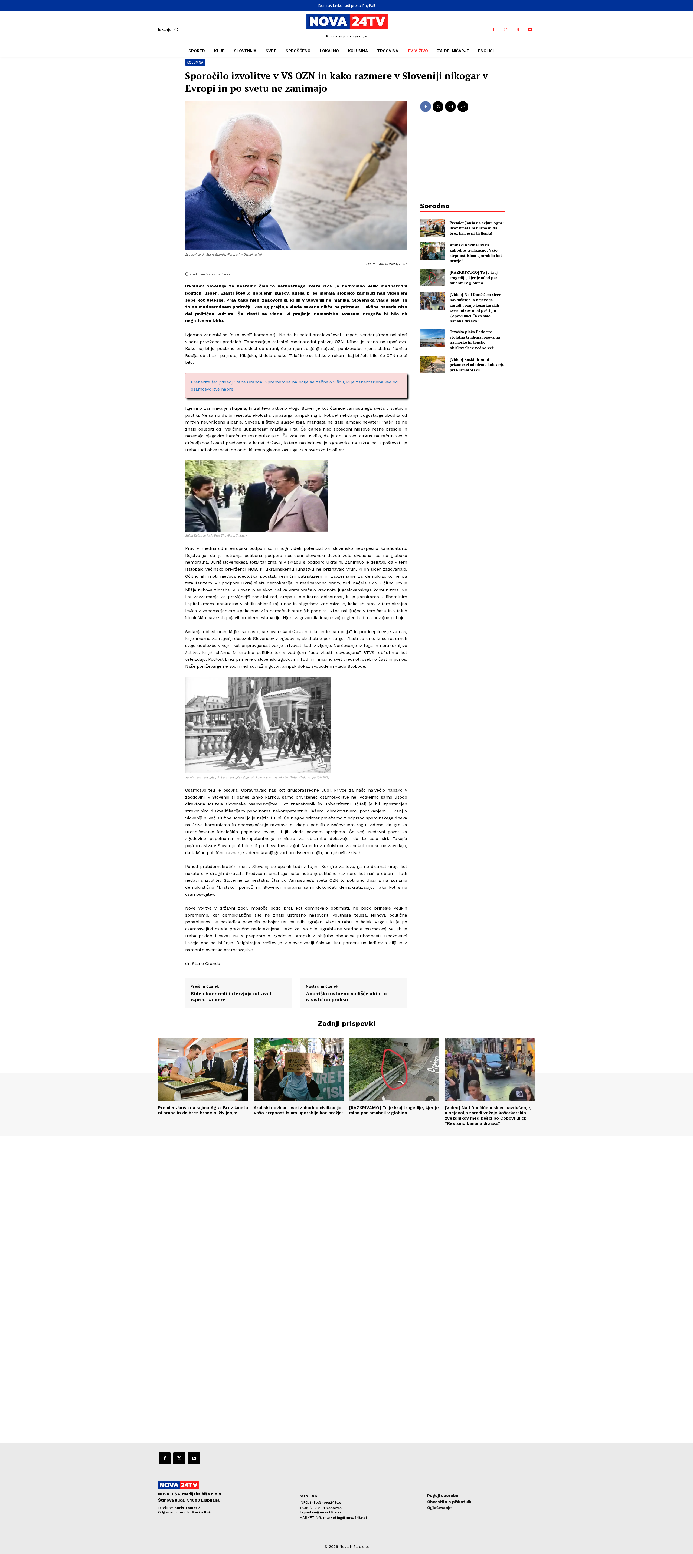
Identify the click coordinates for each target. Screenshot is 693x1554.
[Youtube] (530, 29)
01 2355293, (332, 1508)
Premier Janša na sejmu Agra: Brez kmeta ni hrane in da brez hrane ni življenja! (477, 228)
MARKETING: (311, 1518)
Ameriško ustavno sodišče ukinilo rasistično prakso (346, 996)
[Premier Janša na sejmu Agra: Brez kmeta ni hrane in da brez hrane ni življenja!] (432, 228)
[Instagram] (506, 29)
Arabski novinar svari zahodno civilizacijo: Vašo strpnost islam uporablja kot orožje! (476, 252)
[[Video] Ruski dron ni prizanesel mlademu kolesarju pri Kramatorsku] (432, 364)
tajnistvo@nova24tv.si (320, 1512)
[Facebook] (493, 29)
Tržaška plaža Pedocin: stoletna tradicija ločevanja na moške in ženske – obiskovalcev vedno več (475, 339)
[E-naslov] (450, 106)
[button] (169, 29)
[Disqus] (346, 1209)
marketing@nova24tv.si (345, 1518)
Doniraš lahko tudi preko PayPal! (346, 5)
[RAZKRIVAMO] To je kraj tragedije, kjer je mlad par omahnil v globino (474, 277)
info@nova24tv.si (326, 1502)
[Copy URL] (462, 106)
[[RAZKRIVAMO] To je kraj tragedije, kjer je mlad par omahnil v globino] (432, 277)
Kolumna (195, 62)
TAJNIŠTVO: (310, 1508)
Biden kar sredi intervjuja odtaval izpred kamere (231, 996)
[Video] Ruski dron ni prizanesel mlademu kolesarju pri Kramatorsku (477, 364)
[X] (518, 29)
